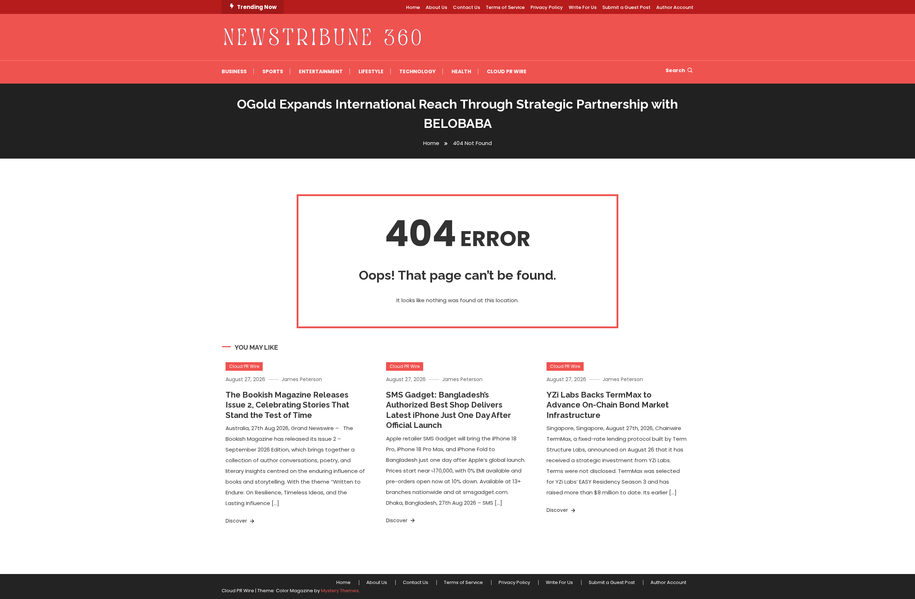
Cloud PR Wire (506, 71)
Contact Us (466, 7)
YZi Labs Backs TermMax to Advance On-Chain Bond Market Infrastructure (607, 405)
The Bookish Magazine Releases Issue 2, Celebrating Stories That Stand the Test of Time (287, 405)
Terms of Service (505, 7)
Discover (237, 520)
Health (461, 71)
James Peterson (302, 379)
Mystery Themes (340, 590)
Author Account (674, 7)
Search (675, 70)
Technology (417, 71)
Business (234, 71)
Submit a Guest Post (626, 7)
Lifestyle (371, 71)
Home (413, 7)
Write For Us (583, 7)
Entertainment (321, 71)
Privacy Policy (546, 7)
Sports (272, 71)
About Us (436, 7)
